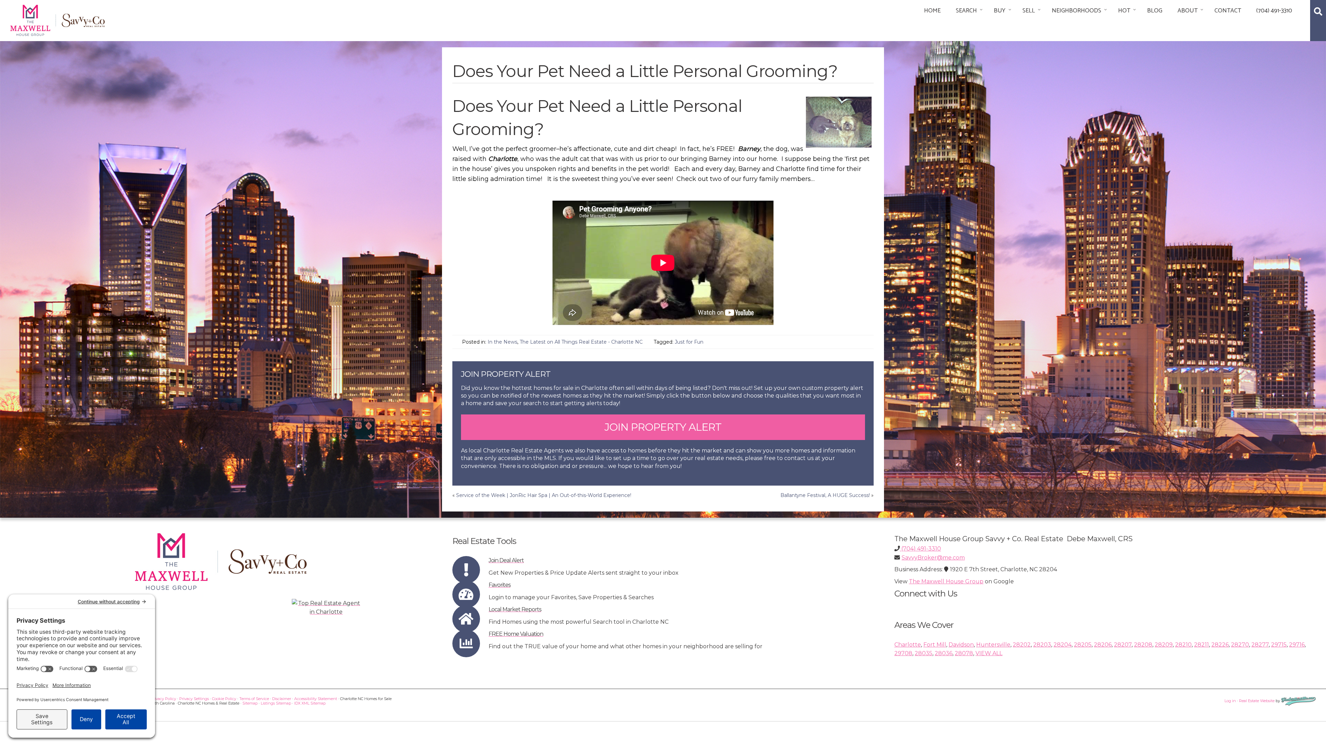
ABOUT (1188, 11)
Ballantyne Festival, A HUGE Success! (825, 495)
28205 (1083, 644)
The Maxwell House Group (946, 581)
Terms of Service (254, 698)
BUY (1000, 11)
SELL (1028, 11)
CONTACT (1227, 11)
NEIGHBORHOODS (1076, 11)
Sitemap (250, 703)
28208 (1143, 644)
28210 (1183, 644)
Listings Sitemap (276, 703)
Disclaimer (281, 698)
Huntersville (993, 644)
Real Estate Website (1257, 700)
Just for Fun (689, 342)
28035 (923, 653)
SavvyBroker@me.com (933, 557)
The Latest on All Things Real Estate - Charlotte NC (581, 342)
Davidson (961, 644)
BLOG (1154, 11)
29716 (1297, 644)
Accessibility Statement (315, 698)
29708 (903, 653)
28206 (1103, 644)
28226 (1220, 644)
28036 (943, 653)
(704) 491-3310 (1274, 11)
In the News (502, 342)
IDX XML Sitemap (310, 703)
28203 (1042, 644)
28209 (1164, 644)
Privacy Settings (194, 698)
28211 (1201, 644)
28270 (1240, 644)
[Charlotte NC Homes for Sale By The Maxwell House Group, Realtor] (57, 19)
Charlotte (907, 644)
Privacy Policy (163, 698)
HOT (1124, 11)
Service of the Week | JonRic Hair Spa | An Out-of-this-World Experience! (543, 495)
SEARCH (966, 11)
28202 (1022, 644)
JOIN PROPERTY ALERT (663, 427)
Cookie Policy (224, 698)
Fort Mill (934, 644)
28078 (964, 653)
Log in (1230, 700)
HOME (932, 11)
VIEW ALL (989, 653)
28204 (1063, 644)
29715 (1279, 644)
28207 (1123, 644)
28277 (1260, 644)
